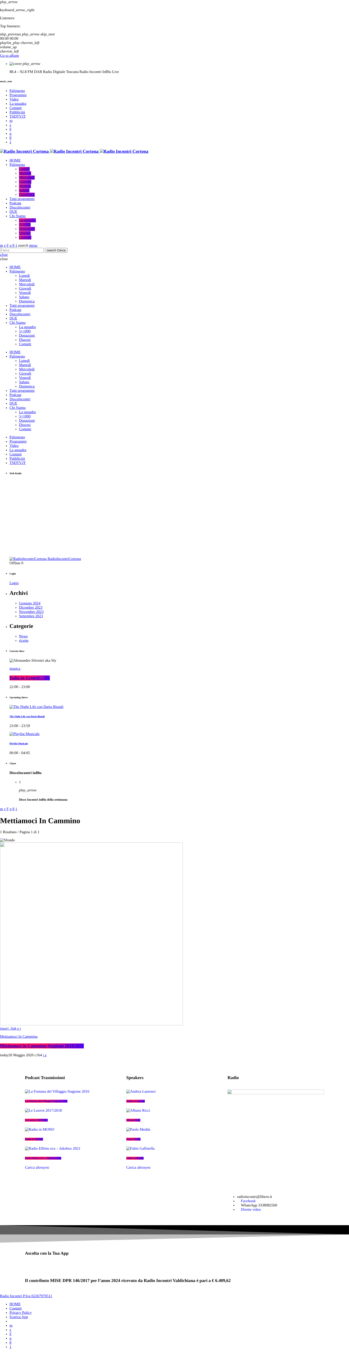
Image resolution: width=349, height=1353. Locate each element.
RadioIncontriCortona (64, 559)
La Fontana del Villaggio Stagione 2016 (46, 1101)
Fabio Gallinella (135, 1158)
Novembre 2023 (31, 612)
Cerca (56, 250)
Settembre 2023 (31, 616)
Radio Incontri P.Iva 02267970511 (26, 1296)
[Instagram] (10, 134)
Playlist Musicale (18, 743)
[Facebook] (10, 138)
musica (14, 669)
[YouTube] (10, 121)
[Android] (10, 142)
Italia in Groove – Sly (29, 677)
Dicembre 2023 (30, 608)
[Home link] (74, 151)
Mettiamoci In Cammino (19, 1037)
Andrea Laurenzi (135, 1101)
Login (14, 583)
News (23, 636)
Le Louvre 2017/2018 (36, 1120)
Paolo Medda (133, 1139)
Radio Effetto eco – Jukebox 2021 (43, 1158)
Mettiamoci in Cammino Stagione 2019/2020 (42, 1045)
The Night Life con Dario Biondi (27, 716)
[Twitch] (10, 129)
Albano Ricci (133, 1120)
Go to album (9, 56)
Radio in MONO (34, 1139)
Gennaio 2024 (29, 603)
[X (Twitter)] (10, 125)
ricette (23, 641)
